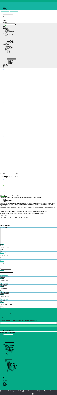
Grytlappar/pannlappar (9, 38)
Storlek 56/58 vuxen (11, 53)
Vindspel (6, 32)
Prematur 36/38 (10, 63)
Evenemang (5, 9)
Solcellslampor (8, 30)
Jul (3, 67)
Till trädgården (5, 28)
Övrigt (6, 43)
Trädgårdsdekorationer (9, 31)
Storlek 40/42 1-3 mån (11, 58)
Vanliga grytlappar (10, 42)
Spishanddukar (8, 37)
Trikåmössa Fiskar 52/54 (5, 247)
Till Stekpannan (10, 41)
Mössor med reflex (8, 48)
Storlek (2, 193)
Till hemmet (5, 33)
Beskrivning (5, 199)
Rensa (11, 193)
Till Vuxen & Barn (6, 44)
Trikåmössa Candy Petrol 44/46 (6, 272)
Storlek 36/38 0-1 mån (11, 59)
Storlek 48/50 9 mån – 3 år (12, 55)
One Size (8, 51)
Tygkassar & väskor (8, 46)
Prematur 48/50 (10, 60)
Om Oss (4, 8)
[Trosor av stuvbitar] (5, 184)
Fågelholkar (7, 29)
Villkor (4, 7)
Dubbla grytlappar (10, 40)
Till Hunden (5, 64)
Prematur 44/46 (10, 61)
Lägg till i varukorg (4, 196)
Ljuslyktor (7, 35)
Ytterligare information (7, 200)
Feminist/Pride (5, 65)
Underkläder (15, 173)
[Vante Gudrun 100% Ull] (5, 189)
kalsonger (34, 197)
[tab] (30, 199)
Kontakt (4, 5)
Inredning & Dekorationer (10, 34)
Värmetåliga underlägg (9, 36)
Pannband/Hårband (9, 47)
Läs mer (1, 250)
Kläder (6, 45)
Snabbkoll (2, 244)
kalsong (30, 197)
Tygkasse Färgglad (4, 264)
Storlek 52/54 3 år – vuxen (12, 54)
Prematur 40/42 (10, 62)
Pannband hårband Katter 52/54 (6, 255)
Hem (4, 26)
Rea (3, 66)
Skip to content (3, 1)
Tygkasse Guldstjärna (4, 296)
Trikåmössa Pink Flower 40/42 (6, 304)
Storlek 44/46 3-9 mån (11, 56)
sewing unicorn (39, 197)
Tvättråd (4, 201)
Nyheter (4, 27)
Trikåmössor (7, 50)
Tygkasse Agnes (3, 288)
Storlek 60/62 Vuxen (11, 52)
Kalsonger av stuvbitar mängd (7, 195)
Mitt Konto (5, 4)
